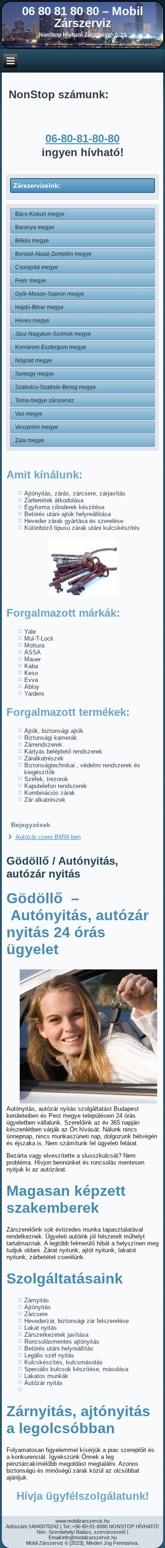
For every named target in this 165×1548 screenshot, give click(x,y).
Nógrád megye (33, 360)
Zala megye (29, 440)
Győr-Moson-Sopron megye (49, 294)
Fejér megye (30, 280)
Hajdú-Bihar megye (39, 307)
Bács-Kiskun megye (40, 214)
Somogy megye (34, 374)
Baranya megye (35, 227)
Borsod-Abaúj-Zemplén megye (53, 254)
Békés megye (32, 240)
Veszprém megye (36, 427)
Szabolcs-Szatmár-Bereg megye (55, 387)
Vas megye (29, 414)
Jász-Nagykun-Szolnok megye (53, 334)
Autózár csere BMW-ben (48, 836)
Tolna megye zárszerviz (44, 400)
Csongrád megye (36, 267)
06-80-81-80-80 (82, 138)
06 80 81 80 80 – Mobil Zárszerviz (82, 17)
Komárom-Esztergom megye (50, 347)
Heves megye (32, 320)
